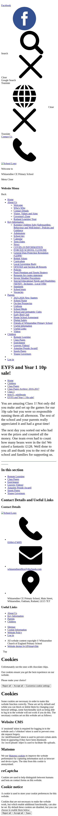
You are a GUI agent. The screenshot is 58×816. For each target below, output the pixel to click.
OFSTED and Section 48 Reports (30, 267)
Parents (11, 295)
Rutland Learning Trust (25, 219)
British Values (20, 258)
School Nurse (20, 300)
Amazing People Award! (26, 348)
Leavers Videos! (22, 345)
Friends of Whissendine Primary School (33, 323)
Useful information (23, 325)
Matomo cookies (17, 755)
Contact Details (21, 210)
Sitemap (11, 627)
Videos (17, 331)
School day (19, 236)
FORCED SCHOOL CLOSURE (30, 250)
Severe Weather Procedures (27, 278)
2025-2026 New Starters (26, 297)
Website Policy (14, 632)
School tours (20, 289)
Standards (18, 286)
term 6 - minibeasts (16, 394)
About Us (12, 202)
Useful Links (20, 328)
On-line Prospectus (23, 303)
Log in (10, 359)
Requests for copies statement (28, 275)
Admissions (19, 233)
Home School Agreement (26, 317)
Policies (17, 269)
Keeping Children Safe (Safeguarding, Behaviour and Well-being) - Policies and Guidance (34, 227)
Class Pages (19, 340)
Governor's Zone (22, 216)
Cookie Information (17, 629)
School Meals (20, 309)
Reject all (6, 686)
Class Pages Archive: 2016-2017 (23, 389)
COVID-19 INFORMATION (28, 247)
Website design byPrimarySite (23, 646)
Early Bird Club (21, 314)
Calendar (18, 238)
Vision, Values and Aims (26, 213)
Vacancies (18, 292)
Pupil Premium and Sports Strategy (31, 272)
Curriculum (19, 261)
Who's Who (19, 208)
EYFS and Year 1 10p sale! (20, 397)
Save (28, 813)
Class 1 (11, 391)
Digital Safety (20, 320)
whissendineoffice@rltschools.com (24, 569)
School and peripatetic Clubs (28, 311)
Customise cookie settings (38, 686)
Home (10, 199)
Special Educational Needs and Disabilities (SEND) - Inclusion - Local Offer (34, 282)
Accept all (18, 686)
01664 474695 (14, 542)
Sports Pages (20, 351)
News (16, 244)
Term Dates (19, 241)
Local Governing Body (25, 264)
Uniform (18, 306)
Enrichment (19, 342)
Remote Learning (22, 337)
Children (11, 334)
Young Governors (22, 354)
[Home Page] (8, 163)
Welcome (18, 205)
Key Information (15, 222)
